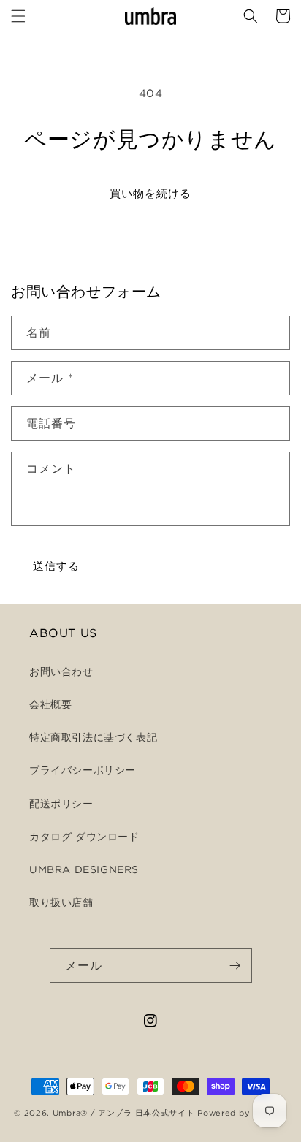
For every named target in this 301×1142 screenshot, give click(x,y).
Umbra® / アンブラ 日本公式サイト (124, 1112)
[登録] (235, 965)
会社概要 (50, 704)
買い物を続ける (150, 193)
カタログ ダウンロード (84, 836)
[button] (18, 16)
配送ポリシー (61, 804)
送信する (56, 566)
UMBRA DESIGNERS (84, 869)
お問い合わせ (61, 671)
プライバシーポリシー (82, 770)
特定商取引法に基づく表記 (93, 737)
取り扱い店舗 (61, 902)
